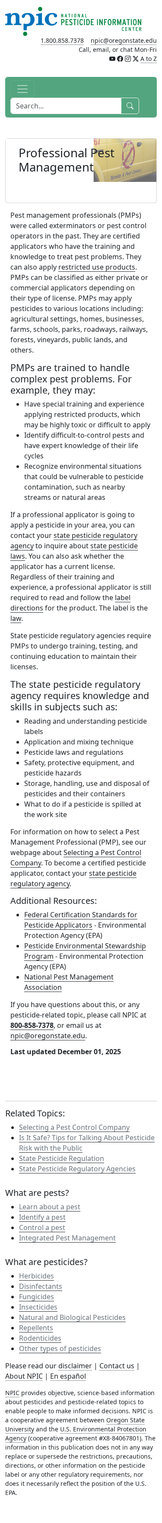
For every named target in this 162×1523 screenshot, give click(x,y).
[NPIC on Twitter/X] (136, 58)
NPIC (12, 1393)
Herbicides (36, 1276)
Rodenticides (40, 1338)
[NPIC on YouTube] (112, 58)
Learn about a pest (49, 1206)
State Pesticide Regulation (61, 1158)
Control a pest (42, 1227)
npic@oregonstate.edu (124, 40)
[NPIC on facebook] (120, 58)
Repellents (36, 1327)
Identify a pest (42, 1217)
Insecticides (38, 1307)
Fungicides (36, 1296)
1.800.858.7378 (62, 40)
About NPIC (24, 1376)
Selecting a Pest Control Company (74, 1127)
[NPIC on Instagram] (128, 58)
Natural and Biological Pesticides (72, 1317)
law (15, 618)
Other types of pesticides (60, 1348)
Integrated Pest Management (67, 1238)
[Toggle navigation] (22, 89)
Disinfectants (40, 1286)
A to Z (148, 58)
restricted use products (96, 267)
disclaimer (75, 1365)
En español (68, 1376)
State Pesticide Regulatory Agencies (77, 1168)
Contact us (116, 1365)
